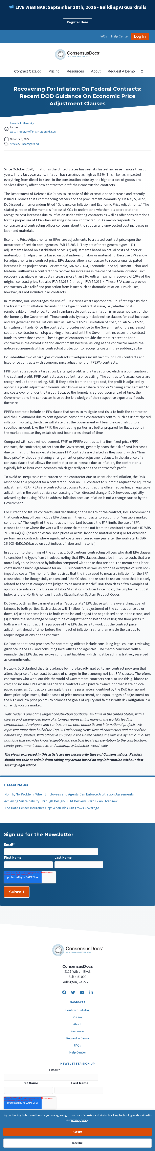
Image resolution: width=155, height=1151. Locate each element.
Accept (77, 1132)
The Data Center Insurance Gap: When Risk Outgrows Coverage (51, 808)
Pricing (54, 71)
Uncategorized (30, 144)
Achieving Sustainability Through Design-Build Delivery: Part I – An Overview (60, 801)
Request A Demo (121, 71)
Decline (77, 1143)
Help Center (120, 36)
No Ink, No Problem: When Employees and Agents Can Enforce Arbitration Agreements (69, 794)
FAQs (103, 36)
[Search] (141, 71)
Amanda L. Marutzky (22, 123)
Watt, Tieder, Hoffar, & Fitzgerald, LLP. (33, 132)
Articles (14, 144)
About (96, 71)
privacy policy (79, 1120)
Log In (140, 36)
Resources (75, 71)
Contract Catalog (27, 71)
